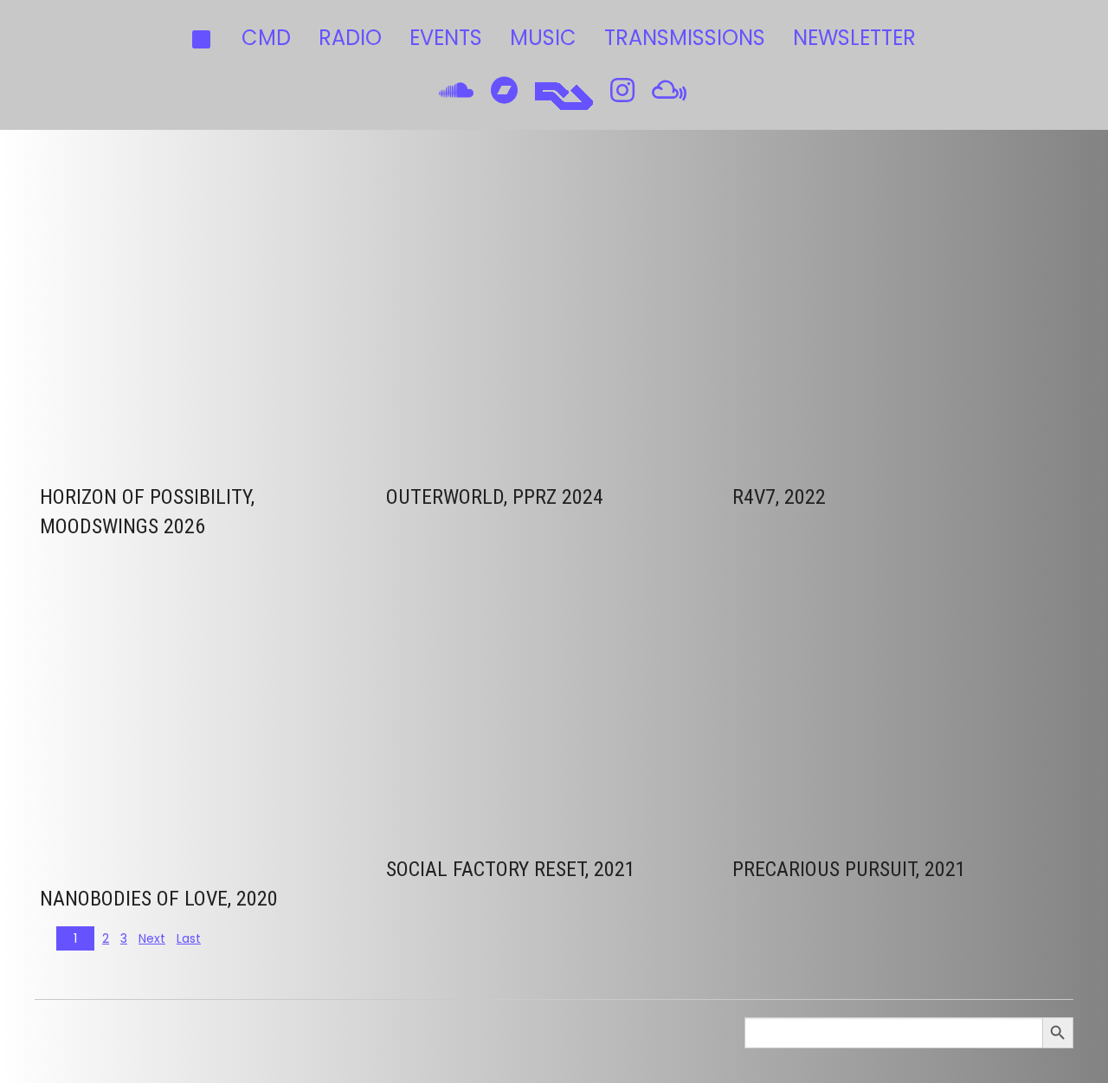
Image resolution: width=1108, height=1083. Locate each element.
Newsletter (854, 37)
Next (151, 938)
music (543, 37)
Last (189, 938)
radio (350, 37)
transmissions (684, 37)
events (445, 37)
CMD (266, 37)
